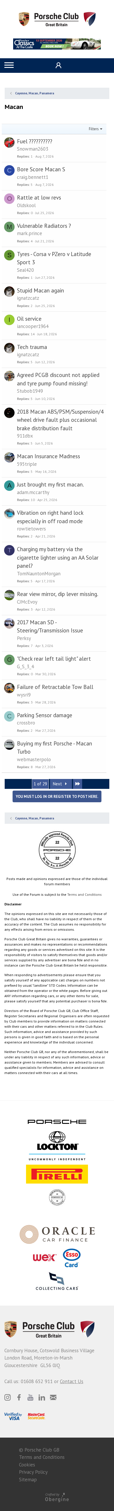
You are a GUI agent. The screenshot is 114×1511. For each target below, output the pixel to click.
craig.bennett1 (32, 177)
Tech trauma (32, 346)
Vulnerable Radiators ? (44, 225)
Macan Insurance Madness (48, 456)
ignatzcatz (28, 298)
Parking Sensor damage (44, 715)
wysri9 (24, 695)
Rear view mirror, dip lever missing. (57, 593)
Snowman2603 (32, 149)
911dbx (25, 436)
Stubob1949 (30, 391)
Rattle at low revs (39, 197)
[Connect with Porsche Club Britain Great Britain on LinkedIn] (42, 1397)
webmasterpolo (34, 759)
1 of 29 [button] (40, 784)
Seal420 (25, 270)
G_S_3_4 (25, 666)
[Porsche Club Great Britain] (57, 18)
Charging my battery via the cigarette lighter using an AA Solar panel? (58, 557)
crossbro (26, 723)
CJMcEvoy (27, 602)
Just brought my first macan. (50, 484)
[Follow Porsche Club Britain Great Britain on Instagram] (7, 1397)
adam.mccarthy (33, 492)
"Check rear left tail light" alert (54, 658)
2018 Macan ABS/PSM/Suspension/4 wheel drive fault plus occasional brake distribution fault (60, 420)
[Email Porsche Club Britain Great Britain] (53, 1397)
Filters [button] (94, 128)
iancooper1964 (33, 326)
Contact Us (71, 1381)
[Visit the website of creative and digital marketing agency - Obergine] (57, 1497)
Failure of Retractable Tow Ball (55, 686)
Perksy (24, 638)
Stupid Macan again (40, 290)
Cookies (27, 1464)
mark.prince (29, 233)
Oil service (29, 318)
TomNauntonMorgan (39, 573)
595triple (27, 464)
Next (58, 784)
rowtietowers (31, 529)
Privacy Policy (33, 1472)
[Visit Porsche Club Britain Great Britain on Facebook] (19, 1397)
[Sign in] (57, 65)
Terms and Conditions (84, 894)
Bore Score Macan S (41, 169)
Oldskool (26, 205)
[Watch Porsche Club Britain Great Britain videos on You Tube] (30, 1397)
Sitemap (28, 1479)
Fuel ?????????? (34, 141)
